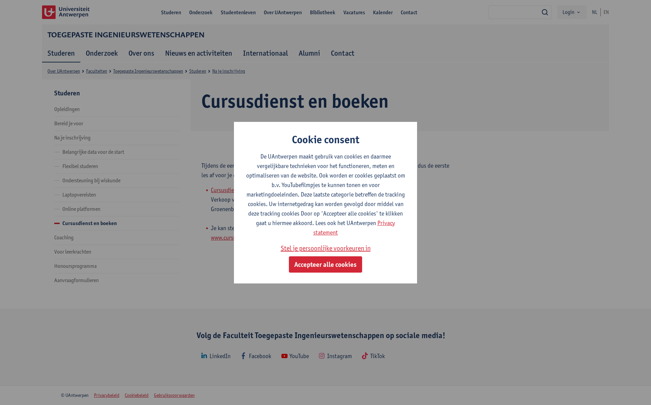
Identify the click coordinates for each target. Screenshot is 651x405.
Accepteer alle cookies (325, 264)
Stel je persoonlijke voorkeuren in (326, 248)
